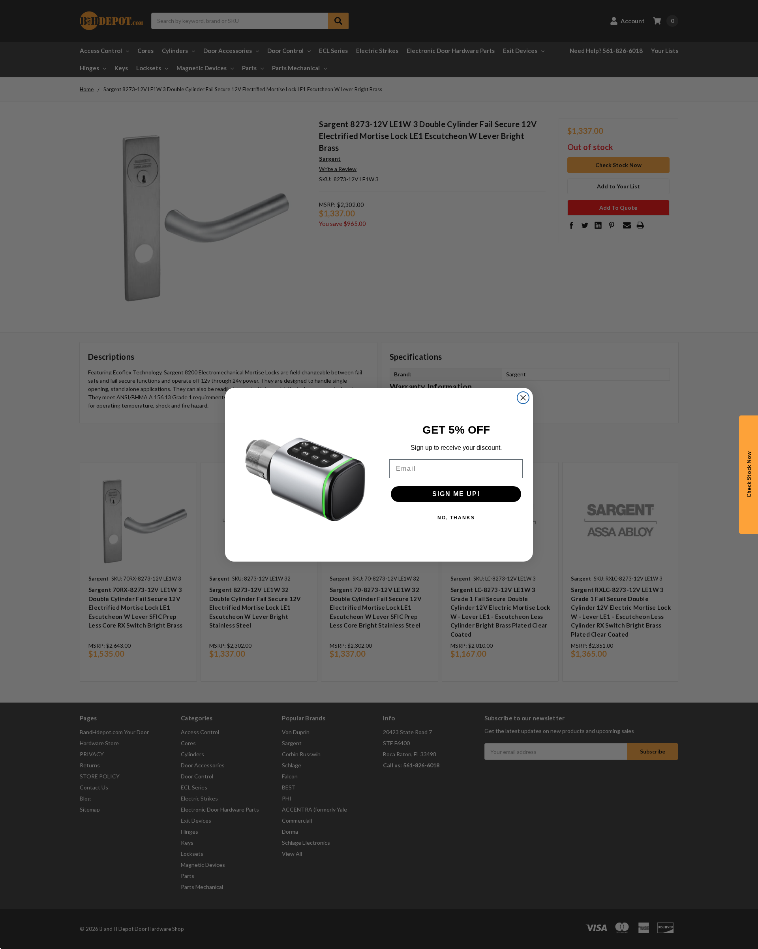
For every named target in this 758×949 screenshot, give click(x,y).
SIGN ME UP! (456, 493)
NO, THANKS (456, 518)
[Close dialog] (523, 398)
